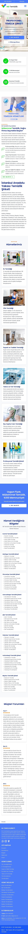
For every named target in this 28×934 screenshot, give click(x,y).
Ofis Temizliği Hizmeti (6, 864)
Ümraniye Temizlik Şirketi (7, 894)
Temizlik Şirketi (5, 878)
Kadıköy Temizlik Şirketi (6, 904)
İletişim (3, 857)
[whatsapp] (2, 841)
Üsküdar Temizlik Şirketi (7, 901)
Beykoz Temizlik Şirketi (6, 899)
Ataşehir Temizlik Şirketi (7, 906)
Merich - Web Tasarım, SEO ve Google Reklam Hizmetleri (12, 931)
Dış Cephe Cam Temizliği (7, 871)
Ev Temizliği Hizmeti (6, 866)
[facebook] (5, 841)
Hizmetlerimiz (4, 850)
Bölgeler (3, 852)
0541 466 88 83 (7, 913)
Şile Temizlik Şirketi (5, 887)
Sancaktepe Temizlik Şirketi (7, 892)
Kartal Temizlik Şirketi (6, 885)
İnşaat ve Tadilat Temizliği (7, 869)
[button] (25, 6)
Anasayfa (3, 848)
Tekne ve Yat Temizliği (6, 873)
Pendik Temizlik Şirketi (6, 897)
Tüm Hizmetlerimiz (6, 876)
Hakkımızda (4, 855)
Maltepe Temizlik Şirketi (7, 890)
